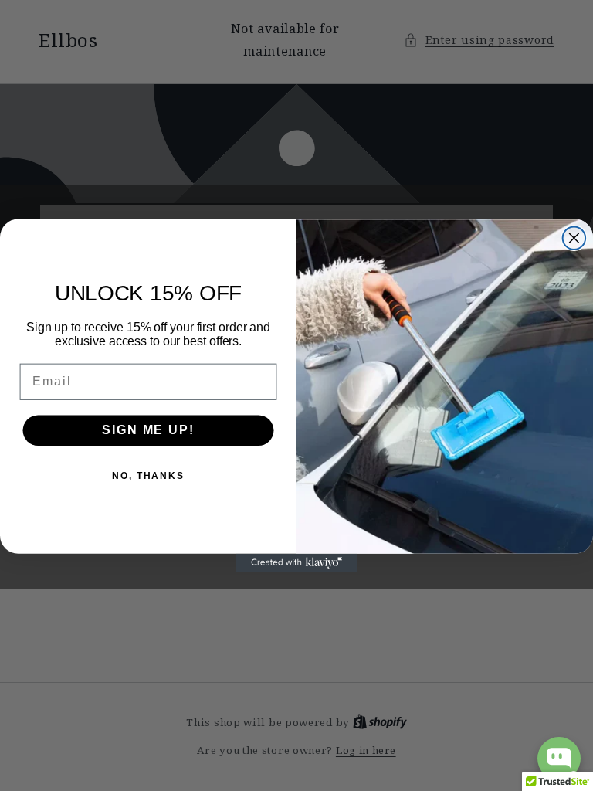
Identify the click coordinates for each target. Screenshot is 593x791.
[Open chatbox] (559, 758)
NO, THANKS (148, 475)
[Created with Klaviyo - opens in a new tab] (296, 563)
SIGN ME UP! (148, 429)
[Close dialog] (574, 238)
